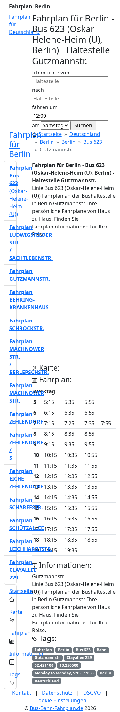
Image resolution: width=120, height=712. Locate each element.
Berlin (47, 141)
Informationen (27, 653)
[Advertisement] (60, 303)
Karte (15, 611)
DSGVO (92, 692)
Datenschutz (57, 692)
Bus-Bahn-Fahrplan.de (56, 708)
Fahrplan (20, 632)
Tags (14, 674)
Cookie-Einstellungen (60, 700)
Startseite (50, 134)
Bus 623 (92, 141)
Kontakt (21, 692)
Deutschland (84, 134)
